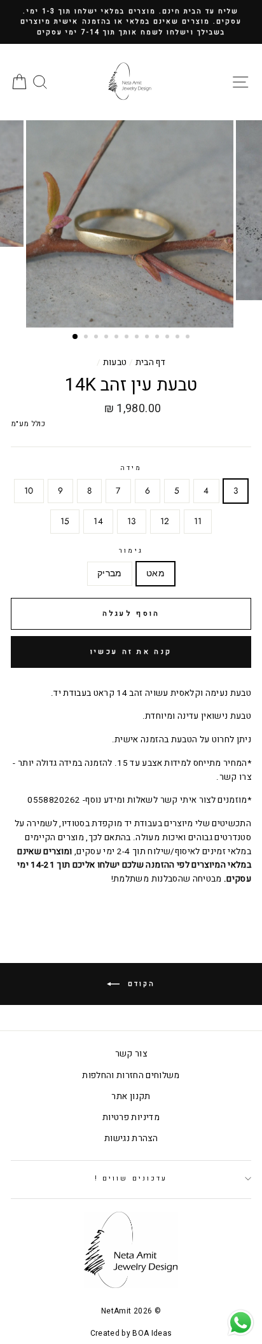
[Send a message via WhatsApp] (241, 1323)
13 (131, 521)
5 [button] (117, 338)
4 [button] (107, 338)
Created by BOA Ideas (131, 1333)
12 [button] (189, 338)
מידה (131, 468)
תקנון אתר (130, 1096)
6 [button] (128, 338)
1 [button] (75, 337)
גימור (130, 550)
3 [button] (97, 338)
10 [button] (168, 338)
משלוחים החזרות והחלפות (130, 1075)
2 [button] (87, 338)
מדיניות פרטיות (131, 1117)
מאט (155, 573)
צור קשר (131, 1054)
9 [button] (158, 338)
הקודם (140, 984)
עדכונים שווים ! (131, 1178)
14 (98, 521)
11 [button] (179, 338)
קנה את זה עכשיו (131, 651)
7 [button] (138, 338)
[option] (131, 22)
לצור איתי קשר (188, 800)
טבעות (115, 362)
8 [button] (148, 338)
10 (29, 490)
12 (165, 521)
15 (65, 521)
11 (198, 521)
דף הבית (150, 362)
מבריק (109, 573)
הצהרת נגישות (131, 1138)
